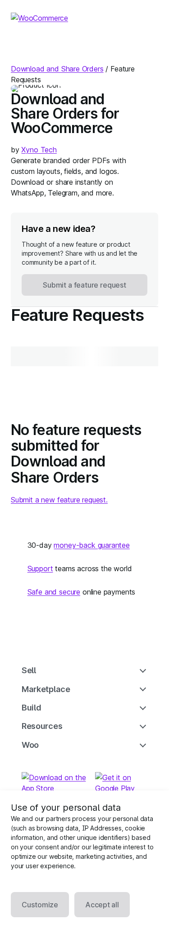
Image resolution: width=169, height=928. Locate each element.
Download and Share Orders (57, 68)
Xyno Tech (38, 149)
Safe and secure (53, 591)
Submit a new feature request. (59, 499)
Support (40, 568)
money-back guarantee (91, 545)
